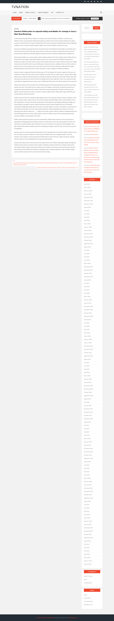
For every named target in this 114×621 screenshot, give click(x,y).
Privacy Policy (30, 12)
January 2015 (87, 524)
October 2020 (88, 313)
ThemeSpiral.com (73, 617)
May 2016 (86, 471)
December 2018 (88, 385)
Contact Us (60, 12)
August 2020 (87, 319)
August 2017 (87, 422)
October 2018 (88, 392)
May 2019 (86, 369)
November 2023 (88, 200)
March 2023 (87, 224)
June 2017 (87, 428)
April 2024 (87, 184)
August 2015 (87, 501)
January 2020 (87, 342)
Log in (85, 594)
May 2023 (86, 217)
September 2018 (88, 395)
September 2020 (88, 316)
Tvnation (20, 7)
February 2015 (88, 521)
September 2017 (88, 418)
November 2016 (88, 451)
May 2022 (86, 257)
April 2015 (87, 514)
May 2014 (86, 551)
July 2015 (86, 504)
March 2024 (87, 187)
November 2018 (88, 389)
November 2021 (88, 270)
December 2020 (88, 306)
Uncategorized (88, 582)
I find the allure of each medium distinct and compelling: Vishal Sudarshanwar (90, 78)
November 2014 (88, 531)
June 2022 (87, 253)
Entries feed (87, 598)
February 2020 (88, 339)
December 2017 (88, 409)
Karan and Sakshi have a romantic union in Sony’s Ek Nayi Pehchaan (56, 167)
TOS (52, 12)
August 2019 (87, 359)
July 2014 (86, 544)
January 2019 (87, 382)
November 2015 (88, 491)
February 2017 (88, 442)
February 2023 (88, 227)
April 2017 (87, 435)
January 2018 (87, 405)
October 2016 (88, 455)
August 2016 (87, 461)
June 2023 (87, 214)
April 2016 (87, 475)
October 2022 (88, 240)
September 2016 (88, 458)
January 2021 (87, 303)
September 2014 (88, 537)
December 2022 (88, 233)
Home (15, 12)
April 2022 (87, 260)
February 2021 (88, 299)
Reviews (16, 28)
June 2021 (87, 286)
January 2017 (87, 445)
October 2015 (88, 494)
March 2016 (87, 478)
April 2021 (87, 293)
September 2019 (88, 356)
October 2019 (88, 352)
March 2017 (87, 438)
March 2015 (87, 518)
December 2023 (88, 197)
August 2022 (87, 247)
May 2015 (86, 511)
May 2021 (86, 290)
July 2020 (86, 323)
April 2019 (87, 372)
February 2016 (88, 481)
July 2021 (86, 283)
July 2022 (86, 250)
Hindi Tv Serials (43, 12)
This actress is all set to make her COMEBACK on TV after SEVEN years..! (92, 129)
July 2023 (86, 210)
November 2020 (88, 309)
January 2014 (87, 564)
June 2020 (87, 326)
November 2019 (88, 349)
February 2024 (88, 190)
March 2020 (87, 336)
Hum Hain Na (94, 134)
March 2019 (87, 375)
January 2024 (87, 194)
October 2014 (88, 534)
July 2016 (86, 465)
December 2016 (88, 448)
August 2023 (87, 207)
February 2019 (88, 379)
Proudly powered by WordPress (45, 617)
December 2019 (88, 346)
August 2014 (87, 541)
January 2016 (87, 485)
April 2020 (87, 333)
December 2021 (88, 266)
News (21, 12)
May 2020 (86, 329)
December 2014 (88, 527)
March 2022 (87, 263)
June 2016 (87, 468)
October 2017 (88, 415)
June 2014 (87, 547)
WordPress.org (88, 604)
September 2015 (88, 498)
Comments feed (88, 601)
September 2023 (88, 204)
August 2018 (87, 399)
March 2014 (87, 557)
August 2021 (87, 280)
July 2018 (86, 402)
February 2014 (88, 561)
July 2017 (86, 425)
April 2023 (87, 220)
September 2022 (88, 243)
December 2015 (88, 488)
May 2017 (86, 432)
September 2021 (88, 276)
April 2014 (87, 554)
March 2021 (87, 296)
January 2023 (87, 230)
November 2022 (88, 237)
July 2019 (86, 362)
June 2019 (87, 366)
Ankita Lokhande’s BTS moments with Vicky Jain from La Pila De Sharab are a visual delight (91, 88)
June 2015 (87, 508)
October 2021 (88, 273)
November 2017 (88, 412)
